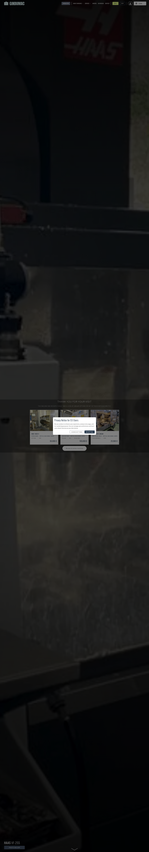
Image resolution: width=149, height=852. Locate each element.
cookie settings (76, 432)
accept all (89, 432)
